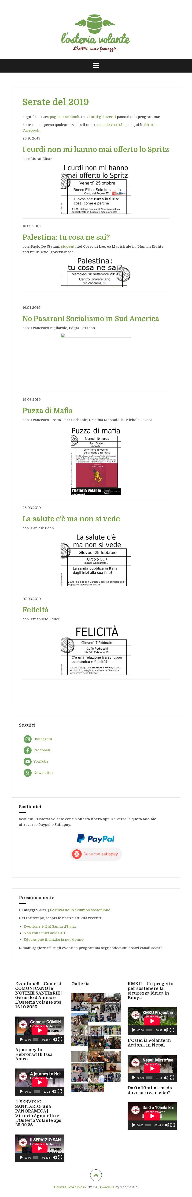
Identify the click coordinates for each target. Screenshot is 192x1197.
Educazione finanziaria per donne (53, 939)
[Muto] (54, 1039)
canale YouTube (112, 125)
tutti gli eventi (103, 117)
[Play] (21, 1039)
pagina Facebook (64, 117)
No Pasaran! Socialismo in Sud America (90, 319)
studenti (68, 246)
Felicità (35, 610)
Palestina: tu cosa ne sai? (66, 237)
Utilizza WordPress (70, 1187)
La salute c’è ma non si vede (71, 519)
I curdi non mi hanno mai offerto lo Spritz (95, 150)
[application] (39, 1030)
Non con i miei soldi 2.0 (44, 933)
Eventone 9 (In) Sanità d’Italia (50, 926)
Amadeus (106, 1187)
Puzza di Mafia (47, 411)
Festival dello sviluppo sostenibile (80, 910)
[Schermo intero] (60, 1039)
